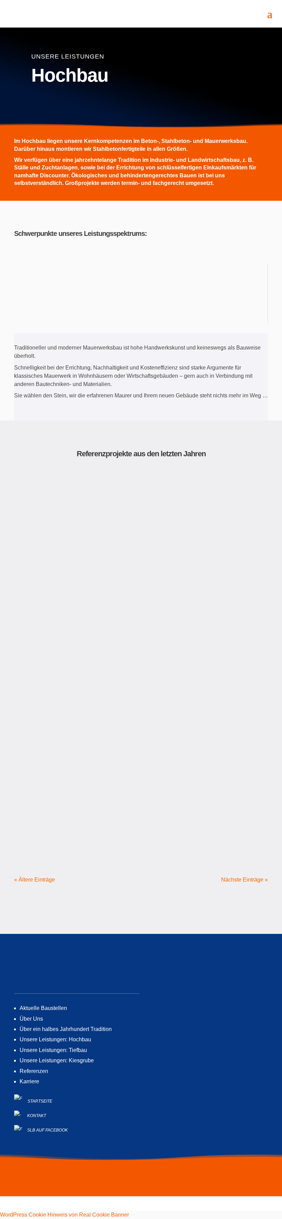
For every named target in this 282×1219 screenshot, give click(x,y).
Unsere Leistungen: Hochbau (55, 1039)
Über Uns (31, 1019)
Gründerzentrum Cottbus (141, 765)
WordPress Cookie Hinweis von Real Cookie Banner (64, 1215)
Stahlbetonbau (117, 282)
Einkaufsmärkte (48, 298)
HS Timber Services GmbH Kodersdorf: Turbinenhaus (141, 500)
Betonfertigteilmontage (48, 315)
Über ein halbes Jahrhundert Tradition (66, 1029)
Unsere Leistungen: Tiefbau (53, 1050)
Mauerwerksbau (49, 282)
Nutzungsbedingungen (137, 1182)
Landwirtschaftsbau (186, 298)
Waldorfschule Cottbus (141, 632)
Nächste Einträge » (244, 880)
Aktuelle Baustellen (43, 1008)
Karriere (29, 1081)
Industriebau (117, 298)
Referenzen (34, 1071)
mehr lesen (141, 569)
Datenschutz (186, 1182)
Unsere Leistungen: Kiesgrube (57, 1060)
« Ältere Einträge (34, 880)
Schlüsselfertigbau (186, 282)
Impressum (90, 1182)
